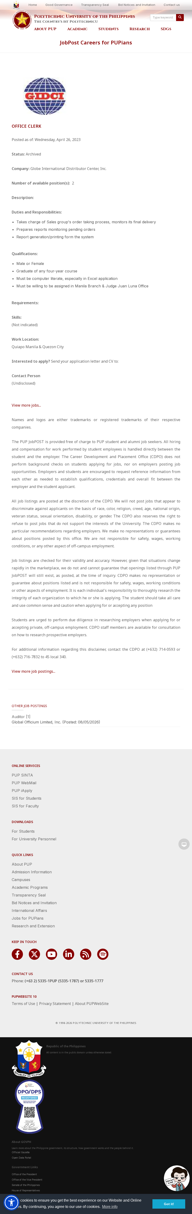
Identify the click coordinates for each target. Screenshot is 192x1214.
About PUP (45, 29)
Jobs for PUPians (28, 918)
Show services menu (184, 844)
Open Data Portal (21, 1157)
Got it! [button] (169, 1204)
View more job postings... (33, 671)
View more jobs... (26, 405)
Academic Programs (30, 887)
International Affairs (29, 910)
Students (108, 29)
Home (33, 5)
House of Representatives (26, 1190)
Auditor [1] (21, 716)
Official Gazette (21, 1152)
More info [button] (110, 1207)
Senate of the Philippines (26, 1185)
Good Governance (59, 5)
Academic (77, 29)
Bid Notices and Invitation (136, 5)
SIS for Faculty (25, 806)
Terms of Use (23, 1003)
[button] (11, 1202)
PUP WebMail (24, 782)
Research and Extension (33, 926)
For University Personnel (34, 839)
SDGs (166, 29)
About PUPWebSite (92, 1003)
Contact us (172, 5)
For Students (23, 831)
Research (139, 29)
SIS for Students (26, 798)
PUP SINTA (22, 775)
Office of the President (24, 1174)
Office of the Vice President (27, 1179)
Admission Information (32, 872)
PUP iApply (22, 790)
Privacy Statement (55, 1003)
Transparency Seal (95, 5)
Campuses (21, 879)
